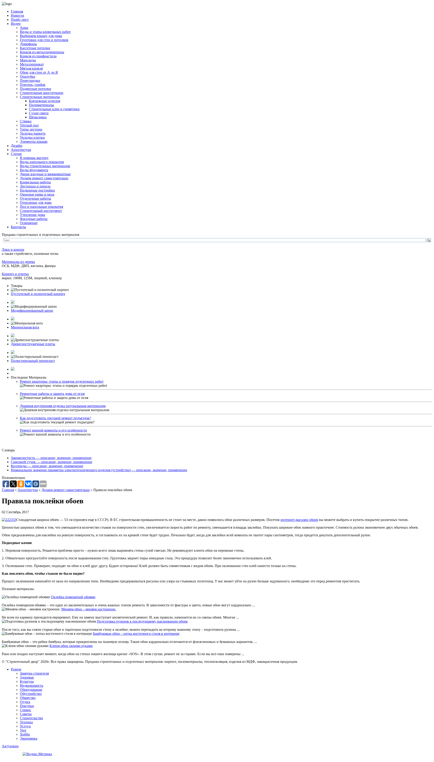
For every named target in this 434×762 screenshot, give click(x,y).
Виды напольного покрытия (42, 162)
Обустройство (31, 694)
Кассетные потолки (35, 48)
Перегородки (30, 80)
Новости (17, 15)
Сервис (25, 710)
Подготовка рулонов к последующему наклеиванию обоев (142, 621)
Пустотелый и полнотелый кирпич (38, 294)
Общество (27, 698)
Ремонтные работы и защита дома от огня (52, 394)
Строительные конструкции (41, 93)
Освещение (29, 223)
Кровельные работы (35, 182)
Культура (27, 681)
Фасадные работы (33, 219)
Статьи (16, 154)
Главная (17, 11)
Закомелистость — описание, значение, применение (51, 458)
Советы (26, 714)
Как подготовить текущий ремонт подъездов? (55, 418)
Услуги (25, 726)
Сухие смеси (39, 113)
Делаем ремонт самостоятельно (44, 178)
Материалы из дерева (18, 262)
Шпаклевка (38, 117)
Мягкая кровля (31, 68)
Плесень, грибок (32, 85)
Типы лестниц (31, 129)
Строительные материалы (40, 97)
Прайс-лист (20, 19)
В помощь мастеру (34, 158)
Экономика (28, 738)
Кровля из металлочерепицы (42, 52)
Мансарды (28, 60)
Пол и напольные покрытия (41, 207)
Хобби (25, 734)
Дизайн (16, 146)
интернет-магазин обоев (299, 520)
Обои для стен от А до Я (39, 72)
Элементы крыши (33, 141)
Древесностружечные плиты (33, 344)
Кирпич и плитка (15, 274)
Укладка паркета (32, 133)
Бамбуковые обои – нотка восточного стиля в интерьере (136, 633)
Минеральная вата (25, 327)
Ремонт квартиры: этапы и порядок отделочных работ (62, 381)
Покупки (27, 706)
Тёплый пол (29, 125)
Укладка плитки (32, 137)
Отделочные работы (35, 198)
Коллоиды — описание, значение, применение (47, 466)
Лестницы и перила (35, 186)
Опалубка (27, 76)
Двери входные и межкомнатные (45, 174)
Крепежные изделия (44, 101)
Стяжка (25, 121)
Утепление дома (32, 215)
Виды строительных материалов (45, 166)
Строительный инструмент (41, 211)
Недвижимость (31, 685)
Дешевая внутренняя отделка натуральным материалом (63, 406)
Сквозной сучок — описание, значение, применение (51, 462)
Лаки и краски (13, 249)
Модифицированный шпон (32, 310)
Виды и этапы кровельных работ (45, 32)
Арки (24, 28)
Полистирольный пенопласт (33, 361)
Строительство (31, 718)
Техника (26, 722)
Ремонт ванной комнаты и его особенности (53, 430)
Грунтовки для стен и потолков (44, 40)
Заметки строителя (34, 673)
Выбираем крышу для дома (41, 36)
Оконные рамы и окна (37, 194)
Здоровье (27, 677)
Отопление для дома (36, 202)
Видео (16, 24)
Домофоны (28, 44)
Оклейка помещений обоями (73, 597)
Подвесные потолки (35, 89)
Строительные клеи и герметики (54, 109)
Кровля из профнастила (38, 56)
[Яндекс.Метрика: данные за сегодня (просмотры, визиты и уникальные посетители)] (37, 754)
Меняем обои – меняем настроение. (88, 609)
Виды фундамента (34, 170)
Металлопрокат (32, 64)
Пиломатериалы (41, 105)
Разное (16, 669)
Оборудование (31, 690)
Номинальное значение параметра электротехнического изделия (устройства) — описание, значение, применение (99, 470)
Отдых (25, 702)
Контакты (18, 227)
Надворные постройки (37, 190)
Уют (23, 730)
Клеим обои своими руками (71, 646)
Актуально (10, 746)
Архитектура (21, 150)
